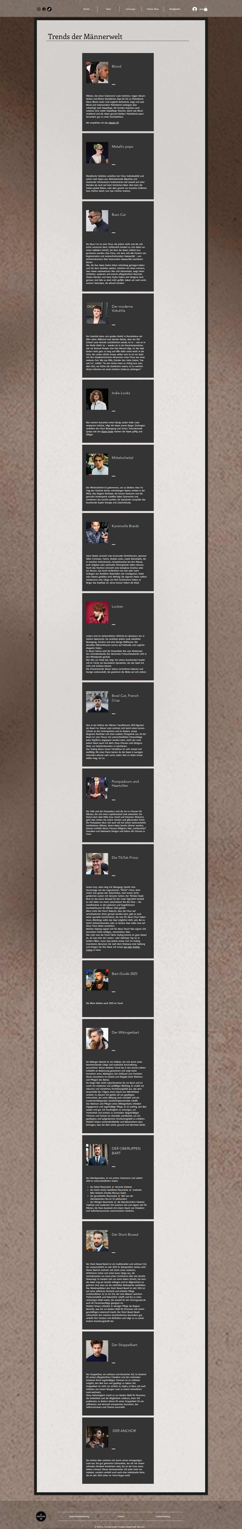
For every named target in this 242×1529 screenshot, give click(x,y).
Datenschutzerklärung (20, 1524)
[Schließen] (238, 1523)
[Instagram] (38, 9)
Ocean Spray (107, 431)
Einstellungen (202, 1523)
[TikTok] (49, 9)
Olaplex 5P (114, 122)
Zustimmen (224, 1523)
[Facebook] (44, 9)
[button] (205, 9)
